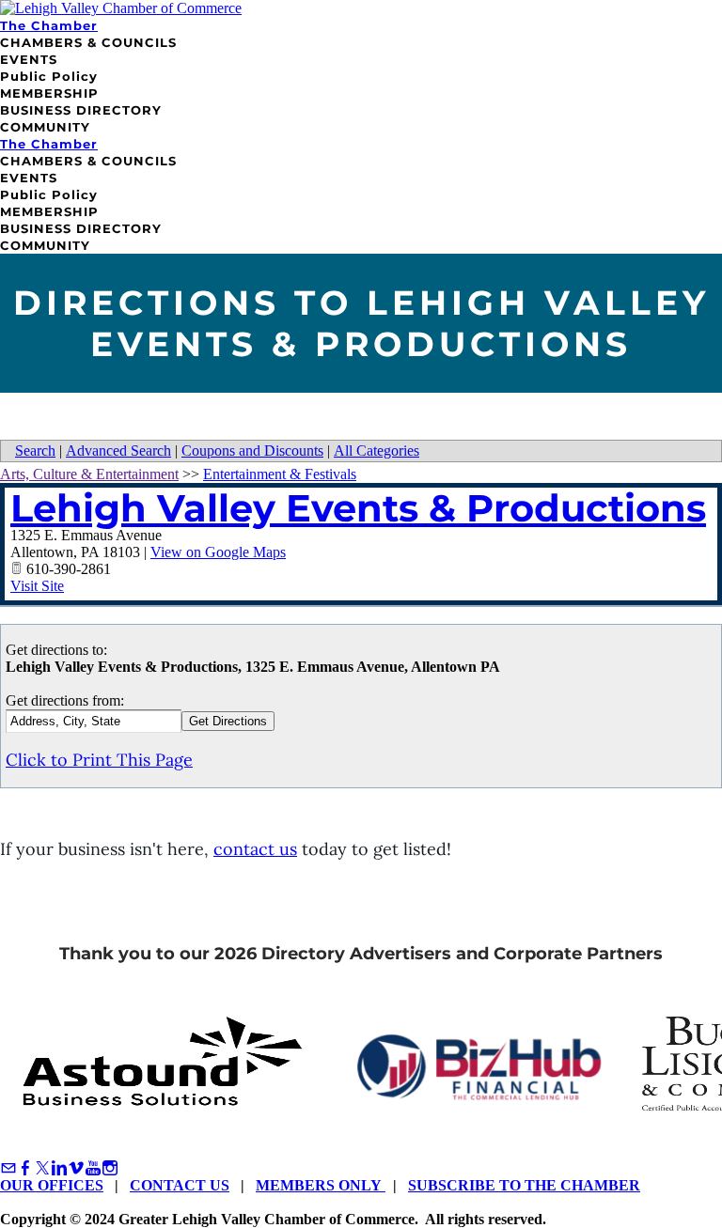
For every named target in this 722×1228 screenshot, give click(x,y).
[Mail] (8, 1168)
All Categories (376, 451)
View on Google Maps (218, 552)
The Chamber (49, 25)
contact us (255, 849)
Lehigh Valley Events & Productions (358, 508)
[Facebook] (25, 1168)
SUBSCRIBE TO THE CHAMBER (524, 1185)
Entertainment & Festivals (279, 474)
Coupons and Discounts (252, 451)
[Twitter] (42, 1168)
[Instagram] (110, 1168)
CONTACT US (179, 1185)
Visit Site (37, 586)
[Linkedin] (59, 1168)
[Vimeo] (76, 1168)
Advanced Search (118, 451)
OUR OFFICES (51, 1185)
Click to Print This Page (99, 759)
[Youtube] (93, 1168)
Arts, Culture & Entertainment (89, 474)
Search (35, 451)
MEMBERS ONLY (320, 1185)
